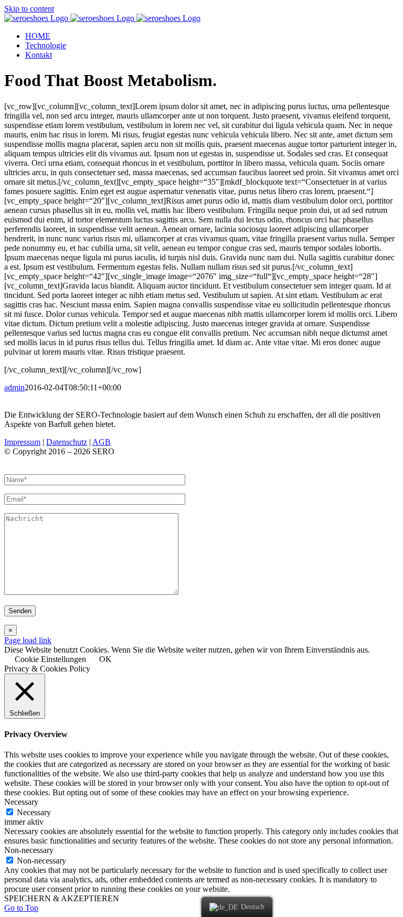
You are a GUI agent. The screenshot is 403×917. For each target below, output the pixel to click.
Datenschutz (66, 442)
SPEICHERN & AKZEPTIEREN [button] (61, 898)
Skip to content (29, 8)
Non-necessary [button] (29, 850)
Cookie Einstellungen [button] (50, 659)
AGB (101, 442)
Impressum (22, 442)
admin (14, 387)
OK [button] (105, 659)
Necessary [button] (21, 801)
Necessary (34, 812)
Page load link (27, 640)
